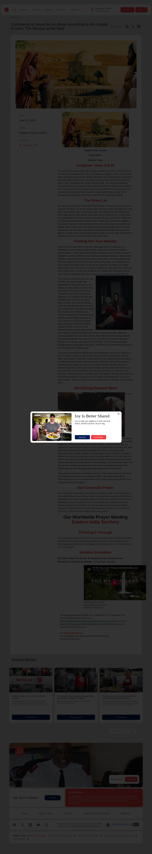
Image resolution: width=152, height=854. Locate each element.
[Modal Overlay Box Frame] (76, 427)
